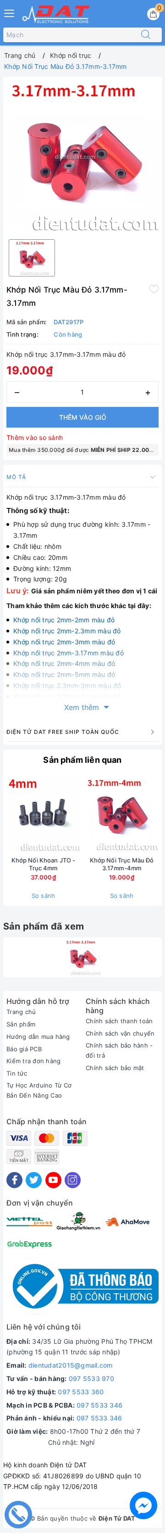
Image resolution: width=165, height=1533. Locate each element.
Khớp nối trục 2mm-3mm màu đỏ (64, 642)
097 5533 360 (81, 1392)
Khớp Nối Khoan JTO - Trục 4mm (43, 864)
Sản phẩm (20, 1024)
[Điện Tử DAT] (56, 14)
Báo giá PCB (24, 1049)
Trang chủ (21, 1011)
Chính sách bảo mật (115, 1067)
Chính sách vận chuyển (120, 1033)
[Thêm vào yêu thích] (154, 288)
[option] (82, 156)
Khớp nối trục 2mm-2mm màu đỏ (64, 620)
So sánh (43, 895)
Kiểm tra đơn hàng (33, 1061)
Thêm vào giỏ (82, 417)
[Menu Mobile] (10, 12)
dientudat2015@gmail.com (70, 1365)
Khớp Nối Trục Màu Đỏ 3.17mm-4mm (122, 864)
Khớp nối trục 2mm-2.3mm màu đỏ (67, 631)
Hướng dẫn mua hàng (38, 1036)
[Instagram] (73, 1180)
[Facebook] (14, 1180)
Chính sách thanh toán (119, 1021)
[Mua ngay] (79, 814)
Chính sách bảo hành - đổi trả (119, 1050)
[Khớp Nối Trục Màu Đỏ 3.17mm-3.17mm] (82, 957)
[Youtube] (53, 1180)
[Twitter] (34, 1180)
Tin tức (16, 1073)
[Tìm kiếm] (146, 35)
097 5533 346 (99, 1405)
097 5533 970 (91, 1378)
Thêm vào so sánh (34, 437)
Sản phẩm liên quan (82, 760)
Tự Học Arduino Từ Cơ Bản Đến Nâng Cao (39, 1090)
